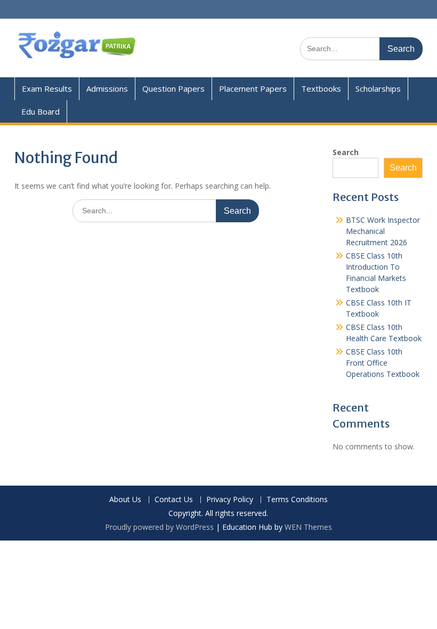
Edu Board (40, 111)
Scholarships (378, 88)
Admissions (107, 88)
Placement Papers (253, 88)
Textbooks (321, 88)
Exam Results (47, 88)
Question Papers (173, 88)
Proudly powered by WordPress (159, 527)
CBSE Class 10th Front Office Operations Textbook (382, 362)
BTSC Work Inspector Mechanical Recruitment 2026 (383, 231)
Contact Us (174, 499)
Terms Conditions (297, 499)
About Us (125, 499)
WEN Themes (308, 527)
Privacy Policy (229, 499)
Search (346, 152)
